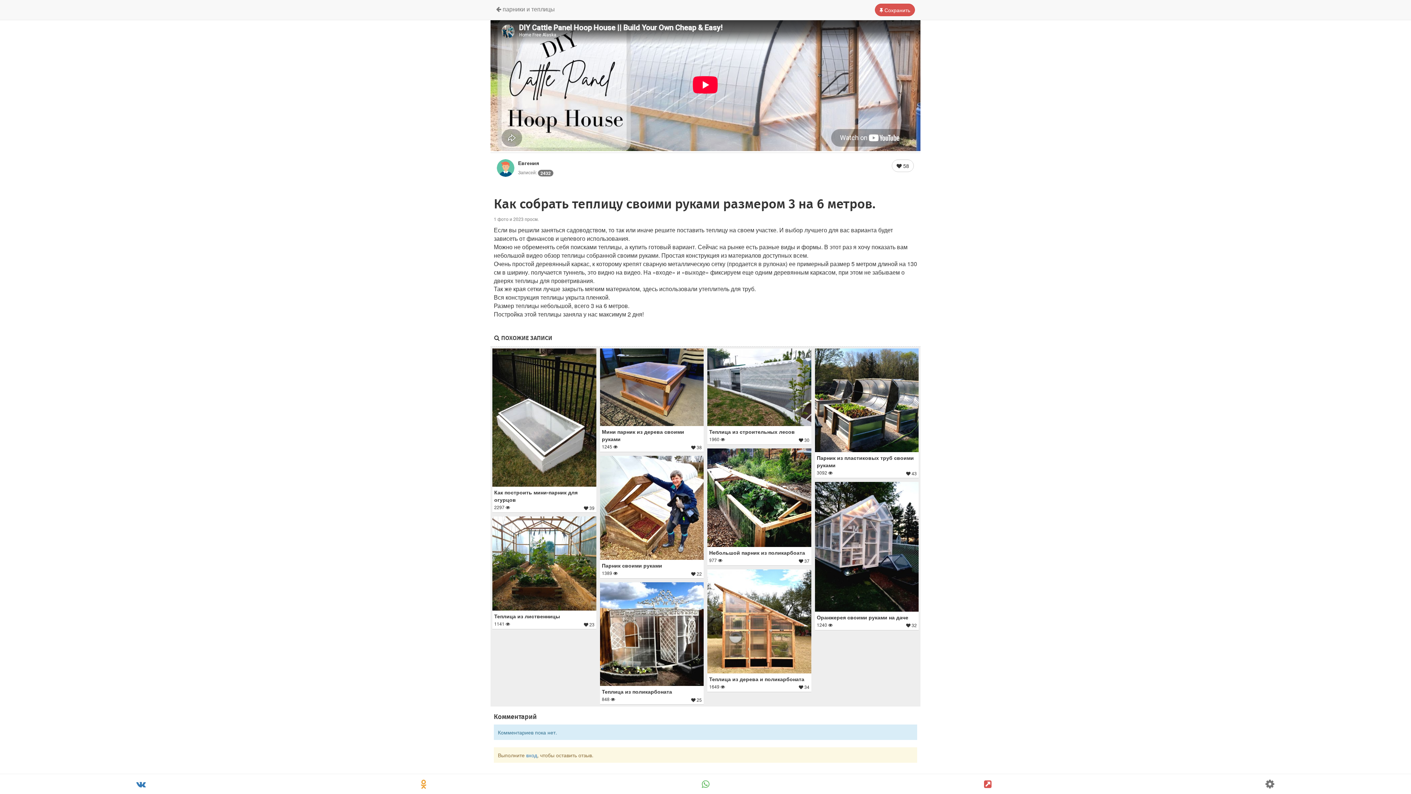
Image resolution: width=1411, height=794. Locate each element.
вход (531, 755)
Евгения (528, 163)
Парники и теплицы (528, 9)
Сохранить (896, 10)
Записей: (534, 172)
